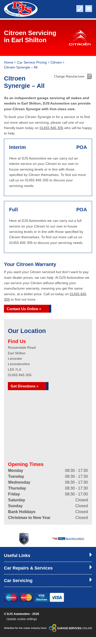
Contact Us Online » (24, 309)
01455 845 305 (51, 128)
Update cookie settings (21, 619)
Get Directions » (24, 386)
